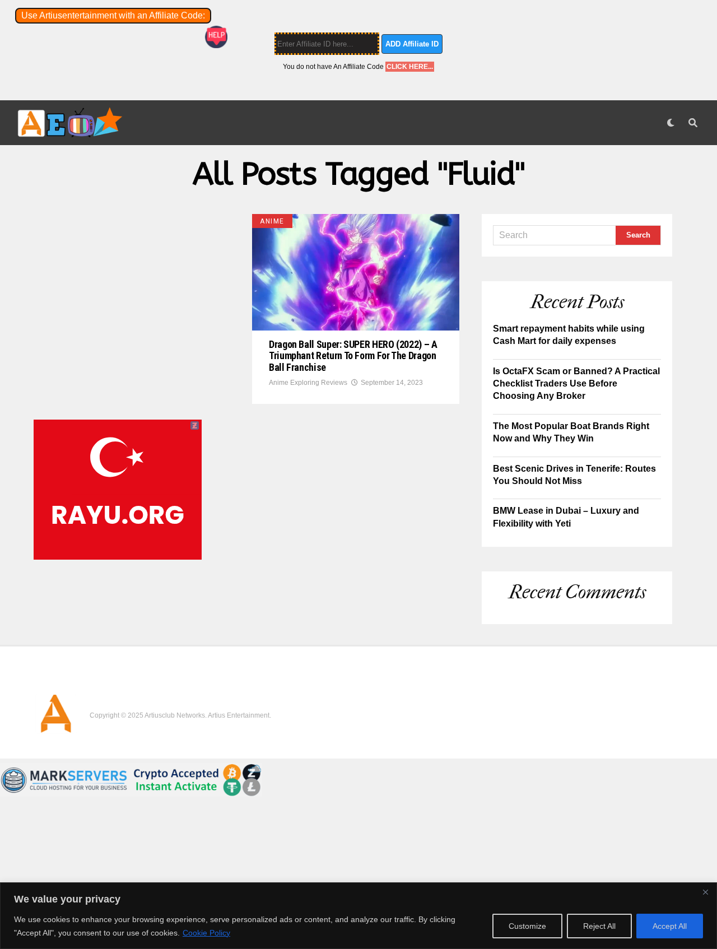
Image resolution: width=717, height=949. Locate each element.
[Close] (705, 892)
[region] (358, 915)
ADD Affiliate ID (412, 44)
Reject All (599, 926)
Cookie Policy (206, 932)
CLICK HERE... (410, 67)
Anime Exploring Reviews (308, 383)
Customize (527, 926)
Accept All (670, 926)
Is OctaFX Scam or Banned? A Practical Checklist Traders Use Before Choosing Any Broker (576, 383)
